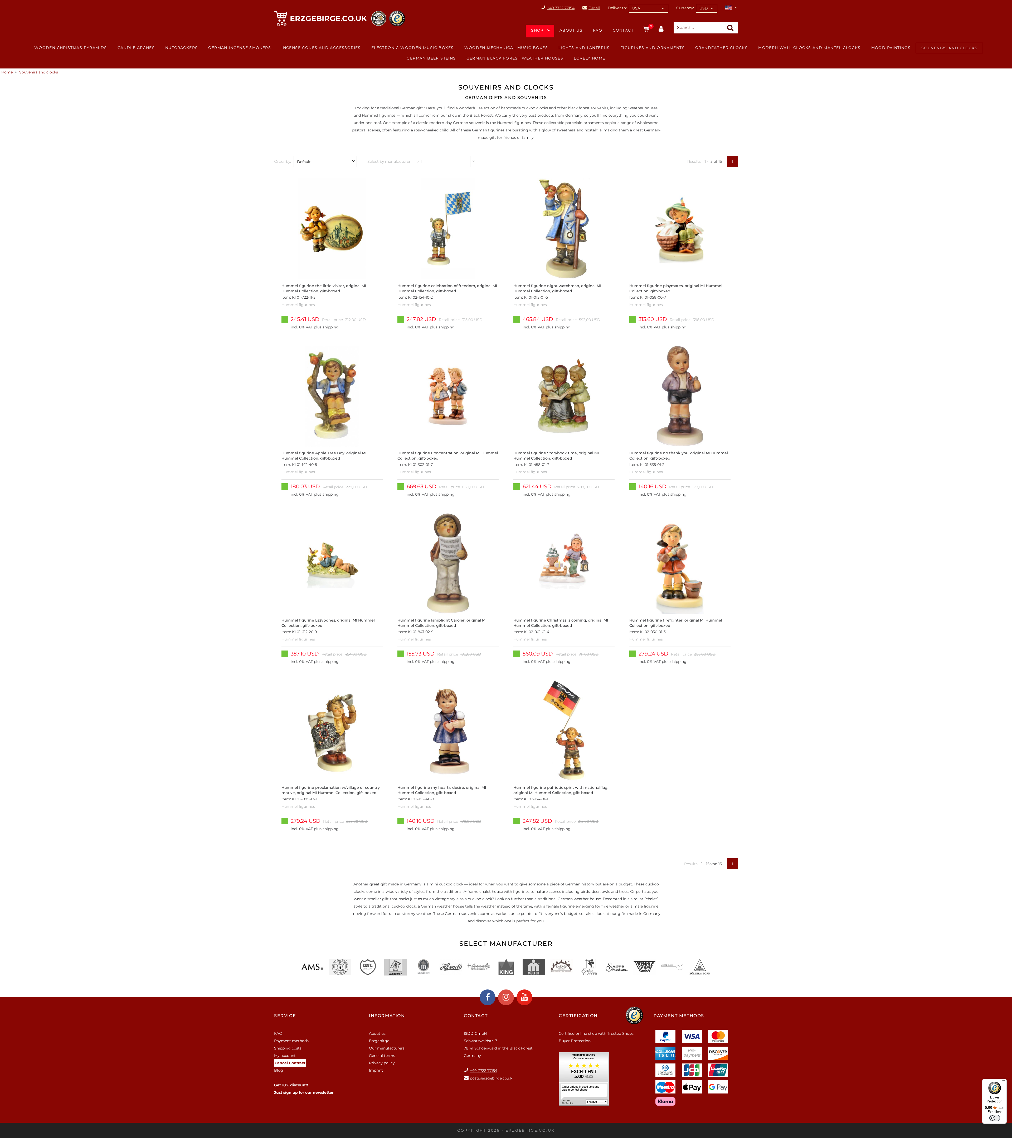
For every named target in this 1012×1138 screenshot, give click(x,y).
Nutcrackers (181, 47)
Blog (278, 1070)
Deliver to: (617, 8)
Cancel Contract (290, 1063)
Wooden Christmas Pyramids (70, 47)
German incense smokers (239, 47)
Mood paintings (891, 47)
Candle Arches (136, 47)
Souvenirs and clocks (949, 48)
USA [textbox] (636, 8)
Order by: (282, 161)
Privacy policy (382, 1063)
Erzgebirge (379, 1040)
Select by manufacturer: (389, 161)
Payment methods (291, 1040)
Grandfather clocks (721, 47)
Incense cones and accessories (321, 47)
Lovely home (589, 58)
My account (285, 1055)
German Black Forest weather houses (514, 58)
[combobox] (648, 8)
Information (387, 1015)
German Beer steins (431, 58)
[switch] (994, 1118)
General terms (382, 1055)
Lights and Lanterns (584, 47)
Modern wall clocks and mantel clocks (809, 47)
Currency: (685, 8)
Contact (623, 30)
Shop (537, 30)
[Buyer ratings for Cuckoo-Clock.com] (584, 1080)
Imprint (376, 1070)
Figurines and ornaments (652, 47)
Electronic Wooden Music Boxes (412, 47)
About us (570, 30)
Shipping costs (287, 1048)
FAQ (597, 30)
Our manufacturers (387, 1048)
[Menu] (1003, 1082)
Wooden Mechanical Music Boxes (506, 47)
